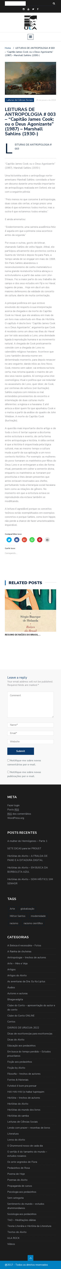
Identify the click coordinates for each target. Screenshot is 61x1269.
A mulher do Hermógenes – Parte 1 (27, 841)
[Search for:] (15, 3)
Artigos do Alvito (17, 975)
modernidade (38, 916)
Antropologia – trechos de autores (26, 957)
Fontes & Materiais (17, 1079)
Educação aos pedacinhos (21, 1045)
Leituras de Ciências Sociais (22, 1121)
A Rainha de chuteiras (19, 951)
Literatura (13, 1133)
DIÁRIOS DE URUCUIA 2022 (23, 1027)
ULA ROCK (13, 1238)
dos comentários (19, 813)
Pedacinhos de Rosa (18, 1168)
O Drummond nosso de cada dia (25, 1145)
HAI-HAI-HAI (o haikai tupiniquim (25, 1091)
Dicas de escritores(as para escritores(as (29, 1033)
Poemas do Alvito (17, 1180)
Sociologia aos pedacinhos (21, 1214)
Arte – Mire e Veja (17, 963)
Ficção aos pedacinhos (19, 1061)
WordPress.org (15, 818)
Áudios (11, 987)
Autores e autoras (17, 993)
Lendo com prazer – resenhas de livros (28, 1127)
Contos (11, 1021)
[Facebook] (37, 9)
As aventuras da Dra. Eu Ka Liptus (26, 981)
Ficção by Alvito (16, 1067)
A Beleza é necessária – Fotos (24, 945)
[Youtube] (28, 9)
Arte (12, 908)
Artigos (11, 969)
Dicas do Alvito (15, 1039)
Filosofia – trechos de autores (24, 1073)
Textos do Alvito (17, 1232)
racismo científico (33, 923)
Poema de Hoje (16, 1174)
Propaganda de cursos (19, 1186)
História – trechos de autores (23, 1097)
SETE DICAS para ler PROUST (24, 848)
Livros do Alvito (16, 1139)
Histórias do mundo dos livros (23, 1109)
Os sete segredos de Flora (22, 1162)
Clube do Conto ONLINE (20, 1015)
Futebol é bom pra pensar (21, 1085)
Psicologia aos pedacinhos (21, 1192)
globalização (27, 908)
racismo (14, 923)
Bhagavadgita (15, 999)
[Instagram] (24, 9)
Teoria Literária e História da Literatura (29, 1226)
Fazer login (13, 805)
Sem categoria (15, 1198)
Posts (13, 809)
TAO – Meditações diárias (21, 1220)
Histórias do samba (18, 1115)
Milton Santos (17, 916)
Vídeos (11, 1244)
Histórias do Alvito (17, 1103)
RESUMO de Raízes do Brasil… (23, 634)
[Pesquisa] (54, 3)
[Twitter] (33, 9)
